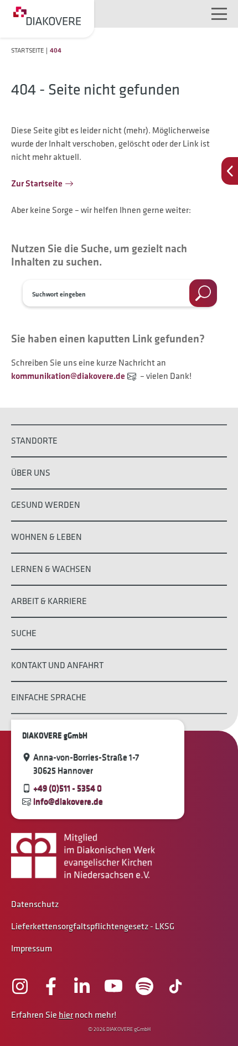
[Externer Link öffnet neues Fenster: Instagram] (20, 986)
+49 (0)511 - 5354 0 (67, 788)
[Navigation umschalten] (219, 14)
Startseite (27, 50)
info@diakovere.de (68, 801)
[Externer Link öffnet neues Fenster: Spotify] (144, 986)
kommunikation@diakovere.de (68, 376)
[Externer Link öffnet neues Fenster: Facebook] (51, 986)
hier (66, 1014)
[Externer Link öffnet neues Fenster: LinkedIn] (82, 986)
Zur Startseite (37, 183)
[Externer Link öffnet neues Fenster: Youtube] (113, 986)
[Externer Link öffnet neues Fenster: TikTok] (175, 986)
